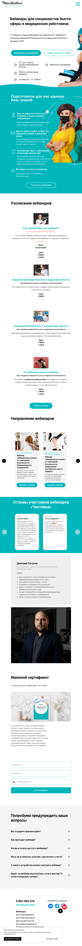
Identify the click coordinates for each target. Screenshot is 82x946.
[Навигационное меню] (78, 4)
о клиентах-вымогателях (35, 379)
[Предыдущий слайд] (4, 461)
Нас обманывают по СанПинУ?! (41, 228)
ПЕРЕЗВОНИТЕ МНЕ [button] (25, 905)
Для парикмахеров (25, 914)
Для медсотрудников (26, 924)
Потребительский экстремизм (41, 372)
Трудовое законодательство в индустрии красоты (41, 279)
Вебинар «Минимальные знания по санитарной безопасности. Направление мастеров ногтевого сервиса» (55, 464)
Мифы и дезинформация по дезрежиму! (41, 231)
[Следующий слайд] (78, 461)
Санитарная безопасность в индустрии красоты (41, 326)
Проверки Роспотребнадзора (30, 927)
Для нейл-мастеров (25, 918)
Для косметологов (25, 921)
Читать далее (41, 241)
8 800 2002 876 (25, 901)
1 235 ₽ (41, 394)
